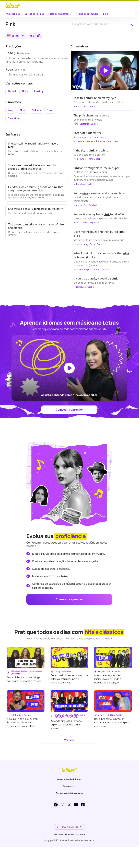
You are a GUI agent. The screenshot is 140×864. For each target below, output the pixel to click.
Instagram (63, 805)
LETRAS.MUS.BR (13, 5)
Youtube (76, 805)
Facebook (56, 805)
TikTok (83, 805)
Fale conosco (69, 786)
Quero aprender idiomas (69, 779)
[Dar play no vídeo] (105, 70)
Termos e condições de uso (69, 793)
